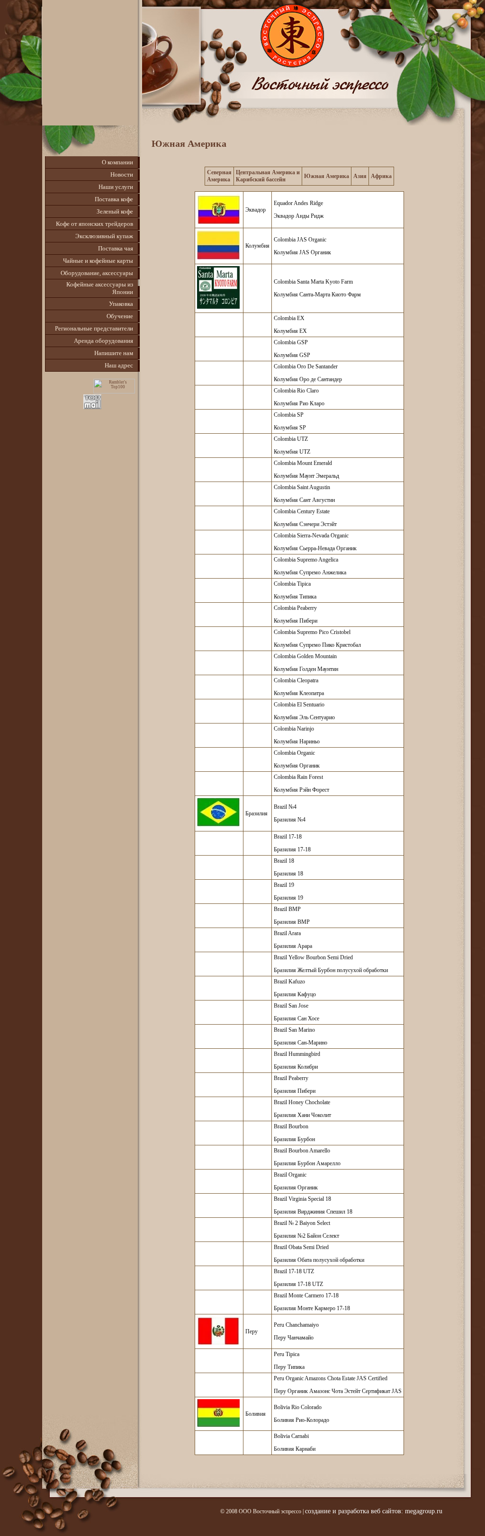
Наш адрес (119, 365)
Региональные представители (94, 328)
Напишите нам (113, 353)
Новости (121, 174)
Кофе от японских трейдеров (94, 223)
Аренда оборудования (103, 340)
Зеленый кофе (115, 211)
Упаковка (121, 303)
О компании (117, 162)
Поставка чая (115, 248)
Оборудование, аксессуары (97, 273)
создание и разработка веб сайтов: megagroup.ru (373, 1511)
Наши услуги (116, 186)
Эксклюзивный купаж (104, 236)
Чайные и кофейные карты (98, 260)
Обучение (120, 316)
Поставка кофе (114, 199)
